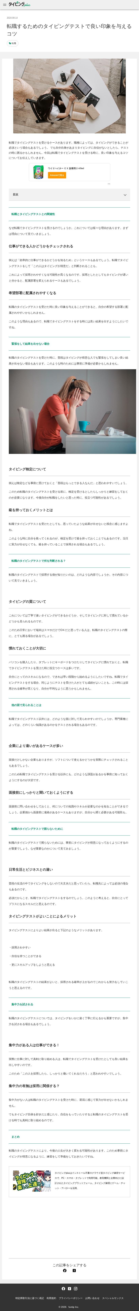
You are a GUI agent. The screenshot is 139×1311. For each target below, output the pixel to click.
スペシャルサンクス (113, 1298)
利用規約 (51, 1298)
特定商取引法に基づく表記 (29, 1298)
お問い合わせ (92, 1298)
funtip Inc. (73, 1307)
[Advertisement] (69, 1227)
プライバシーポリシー (71, 1298)
